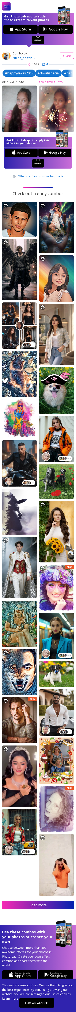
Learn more (10, 998)
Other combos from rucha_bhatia (40, 176)
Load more (38, 905)
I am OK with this (36, 1003)
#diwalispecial (48, 73)
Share (67, 56)
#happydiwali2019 (19, 73)
